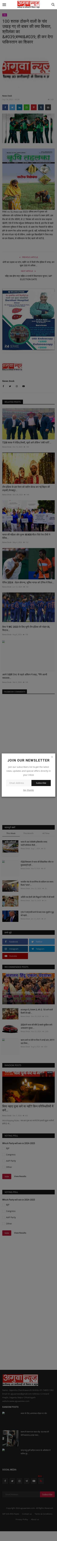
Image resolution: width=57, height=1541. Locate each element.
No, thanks (28, 790)
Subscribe (41, 782)
